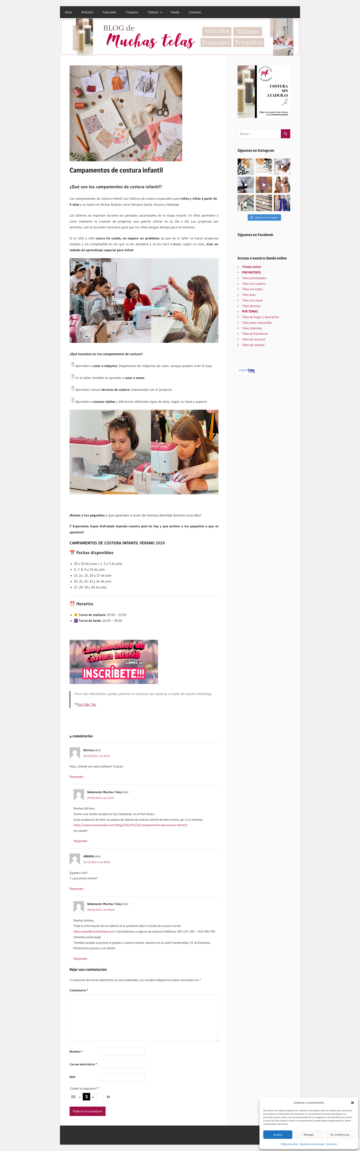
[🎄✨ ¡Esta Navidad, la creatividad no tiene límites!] (246, 166)
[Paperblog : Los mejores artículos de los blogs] (247, 372)
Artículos (87, 12)
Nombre (76, 1051)
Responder (77, 777)
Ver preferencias (340, 1134)
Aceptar (278, 1134)
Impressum (331, 1143)
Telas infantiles (252, 328)
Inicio (68, 12)
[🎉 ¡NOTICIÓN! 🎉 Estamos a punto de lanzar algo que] (246, 185)
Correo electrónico (83, 1064)
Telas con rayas (252, 300)
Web (72, 1077)
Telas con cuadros (254, 284)
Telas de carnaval (253, 339)
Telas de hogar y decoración (260, 317)
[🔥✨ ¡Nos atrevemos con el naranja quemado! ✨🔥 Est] (282, 185)
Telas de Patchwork (255, 334)
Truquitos (131, 12)
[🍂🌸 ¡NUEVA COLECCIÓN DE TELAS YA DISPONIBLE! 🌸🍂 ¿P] (264, 203)
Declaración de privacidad (312, 1143)
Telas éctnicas (251, 306)
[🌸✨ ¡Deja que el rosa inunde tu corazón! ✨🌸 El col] (264, 185)
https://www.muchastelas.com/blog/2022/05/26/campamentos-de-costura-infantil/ (131, 825)
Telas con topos (252, 289)
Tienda (174, 12)
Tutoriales (109, 12)
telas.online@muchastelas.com (94, 931)
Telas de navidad (253, 345)
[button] (352, 1103)
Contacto (195, 12)
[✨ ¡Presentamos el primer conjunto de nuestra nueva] (246, 203)
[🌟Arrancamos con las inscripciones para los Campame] (264, 166)
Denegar (309, 1134)
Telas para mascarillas (257, 322)
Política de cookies (289, 1143)
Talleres (153, 12)
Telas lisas (249, 295)
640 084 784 (87, 705)
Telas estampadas (254, 278)
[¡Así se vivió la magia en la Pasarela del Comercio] (282, 203)
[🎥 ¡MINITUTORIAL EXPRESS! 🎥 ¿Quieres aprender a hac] (282, 166)
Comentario (79, 990)
